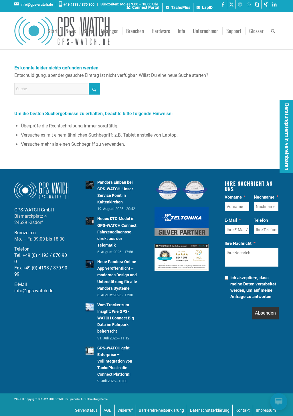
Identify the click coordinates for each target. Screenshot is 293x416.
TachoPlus (180, 7)
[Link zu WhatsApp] (248, 4)
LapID (207, 7)
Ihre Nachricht (238, 243)
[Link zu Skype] (257, 4)
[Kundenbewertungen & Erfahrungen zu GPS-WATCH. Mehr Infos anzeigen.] (182, 269)
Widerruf (125, 410)
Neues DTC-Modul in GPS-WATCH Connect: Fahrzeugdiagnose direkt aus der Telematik (117, 231)
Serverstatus (86, 410)
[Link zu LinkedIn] (274, 4)
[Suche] (273, 30)
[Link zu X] (231, 4)
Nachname (264, 197)
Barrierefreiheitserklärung (161, 410)
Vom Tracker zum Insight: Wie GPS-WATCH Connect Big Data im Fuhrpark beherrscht (115, 318)
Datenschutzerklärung (209, 410)
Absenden (265, 313)
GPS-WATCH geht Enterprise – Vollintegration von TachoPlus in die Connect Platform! (114, 361)
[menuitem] (35, 4)
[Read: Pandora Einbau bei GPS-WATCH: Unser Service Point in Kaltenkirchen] (89, 185)
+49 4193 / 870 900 (78, 4)
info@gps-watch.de (36, 4)
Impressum (266, 410)
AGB (108, 410)
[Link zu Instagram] (240, 4)
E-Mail (231, 220)
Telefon (261, 220)
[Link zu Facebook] (223, 4)
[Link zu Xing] (266, 4)
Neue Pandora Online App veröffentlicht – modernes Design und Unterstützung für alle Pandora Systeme (117, 275)
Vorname (233, 197)
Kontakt (242, 410)
